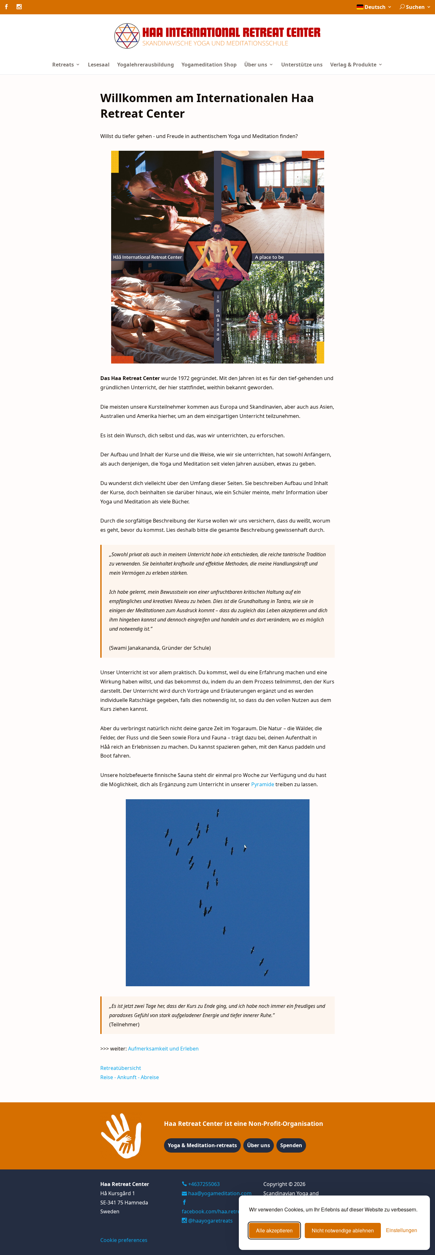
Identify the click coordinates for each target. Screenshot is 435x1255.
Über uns (258, 1145)
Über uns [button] (256, 64)
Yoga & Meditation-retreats (202, 1145)
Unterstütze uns (302, 64)
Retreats (63, 64)
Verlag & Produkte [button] (354, 64)
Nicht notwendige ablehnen (343, 1230)
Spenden (291, 1145)
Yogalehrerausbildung (145, 64)
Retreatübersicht (120, 1067)
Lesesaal (99, 64)
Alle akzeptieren (274, 1230)
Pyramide (262, 784)
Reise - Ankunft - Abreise (129, 1077)
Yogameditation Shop (209, 64)
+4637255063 (203, 1184)
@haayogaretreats (210, 1220)
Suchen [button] (415, 6)
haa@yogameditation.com (220, 1193)
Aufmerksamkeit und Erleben (163, 1048)
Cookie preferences (123, 1240)
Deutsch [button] (375, 6)
